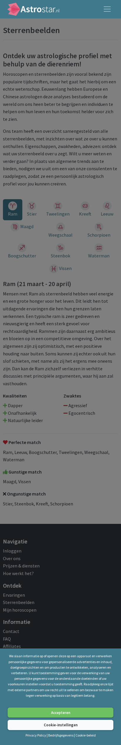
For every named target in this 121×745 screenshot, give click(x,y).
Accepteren (60, 712)
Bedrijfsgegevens (60, 735)
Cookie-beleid (85, 735)
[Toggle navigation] (107, 9)
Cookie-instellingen (61, 724)
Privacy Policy (36, 735)
